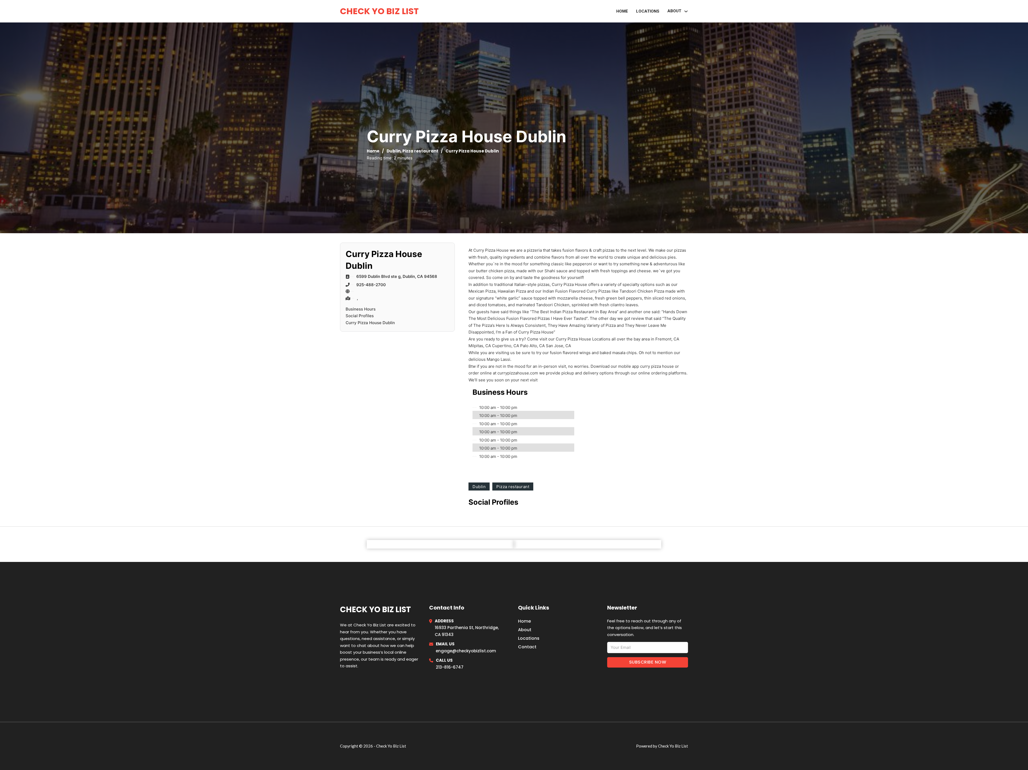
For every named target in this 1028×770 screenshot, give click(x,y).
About (674, 11)
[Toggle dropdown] (686, 11)
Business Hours (361, 309)
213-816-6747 (449, 667)
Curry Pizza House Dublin (370, 322)
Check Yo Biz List (379, 11)
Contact (527, 647)
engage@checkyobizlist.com (466, 651)
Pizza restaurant (420, 151)
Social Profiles (360, 315)
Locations (647, 11)
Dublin (393, 151)
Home (622, 11)
